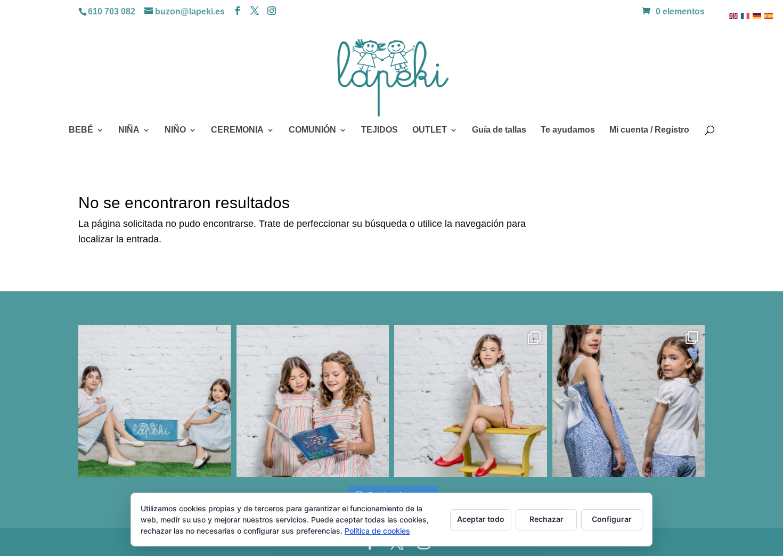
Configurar (612, 519)
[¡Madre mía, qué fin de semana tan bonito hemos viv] (628, 401)
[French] (746, 15)
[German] (757, 15)
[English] (734, 15)
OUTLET (429, 130)
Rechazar (546, 519)
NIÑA (129, 130)
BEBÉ (81, 130)
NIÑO (175, 130)
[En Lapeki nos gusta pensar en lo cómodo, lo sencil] (154, 401)
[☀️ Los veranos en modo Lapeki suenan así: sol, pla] (470, 401)
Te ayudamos (568, 130)
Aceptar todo (480, 519)
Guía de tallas (499, 130)
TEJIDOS (379, 130)
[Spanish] (769, 15)
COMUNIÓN (312, 130)
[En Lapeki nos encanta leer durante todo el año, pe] (312, 401)
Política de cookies (377, 530)
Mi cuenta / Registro (649, 130)
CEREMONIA (237, 130)
